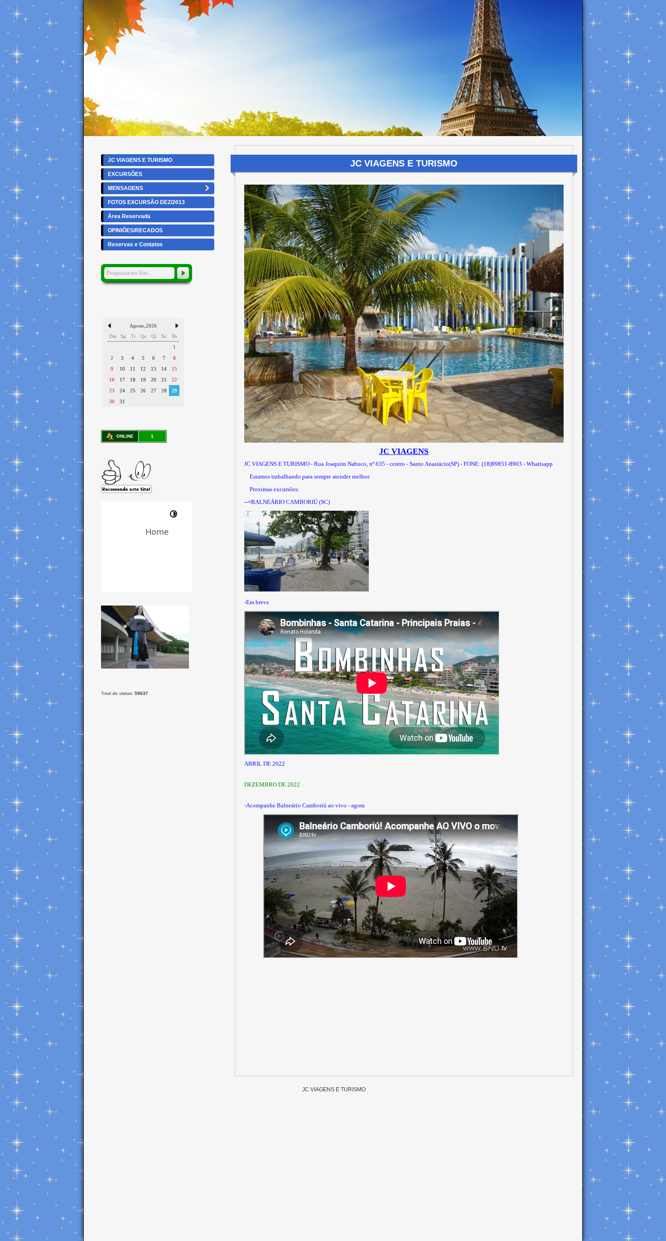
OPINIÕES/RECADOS (135, 230)
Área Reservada (129, 216)
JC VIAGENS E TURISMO (140, 160)
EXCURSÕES (125, 174)
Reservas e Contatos (135, 244)
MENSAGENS (125, 188)
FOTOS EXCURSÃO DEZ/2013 (146, 202)
